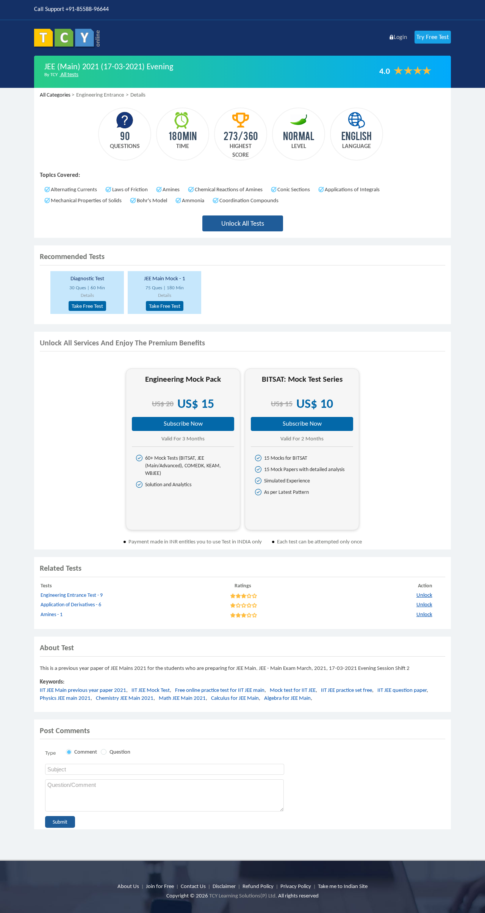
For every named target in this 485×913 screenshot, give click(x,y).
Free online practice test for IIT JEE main (219, 690)
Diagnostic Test (87, 278)
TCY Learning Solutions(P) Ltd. (243, 895)
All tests (68, 74)
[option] (86, 292)
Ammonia (193, 200)
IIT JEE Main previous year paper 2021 (83, 690)
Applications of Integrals (352, 189)
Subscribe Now (183, 424)
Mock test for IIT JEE (293, 690)
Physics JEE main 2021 (65, 698)
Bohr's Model (152, 200)
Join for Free (160, 886)
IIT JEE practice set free (346, 690)
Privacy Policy (295, 886)
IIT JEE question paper (402, 690)
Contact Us (193, 886)
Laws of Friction (130, 189)
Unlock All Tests (242, 223)
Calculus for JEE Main (235, 698)
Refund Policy (258, 886)
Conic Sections (293, 189)
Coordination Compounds (248, 200)
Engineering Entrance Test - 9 (72, 595)
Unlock (424, 594)
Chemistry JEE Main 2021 (124, 698)
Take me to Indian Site (343, 886)
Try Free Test (432, 37)
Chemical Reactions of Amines (229, 189)
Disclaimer (224, 886)
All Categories (55, 94)
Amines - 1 (52, 614)
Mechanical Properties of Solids (86, 200)
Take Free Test (87, 306)
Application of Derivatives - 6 (71, 604)
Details (87, 295)
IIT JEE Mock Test (150, 690)
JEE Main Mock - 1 (164, 278)
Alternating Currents (74, 189)
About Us (128, 886)
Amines (171, 189)
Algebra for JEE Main (287, 698)
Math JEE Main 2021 (182, 698)
